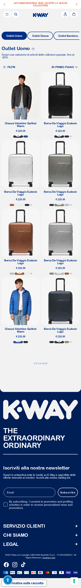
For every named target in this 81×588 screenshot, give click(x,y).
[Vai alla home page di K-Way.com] (40, 15)
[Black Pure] (18, 136)
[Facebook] (6, 564)
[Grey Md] (66, 205)
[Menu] (7, 14)
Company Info (48, 558)
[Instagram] (15, 564)
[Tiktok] (23, 564)
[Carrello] (74, 14)
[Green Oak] (59, 205)
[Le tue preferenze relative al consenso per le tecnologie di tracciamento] (74, 581)
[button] (65, 67)
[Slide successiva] (76, 4)
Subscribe (67, 492)
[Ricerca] (16, 14)
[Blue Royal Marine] (25, 136)
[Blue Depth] (66, 136)
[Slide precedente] (4, 4)
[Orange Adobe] (11, 205)
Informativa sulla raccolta (24, 583)
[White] (51, 136)
